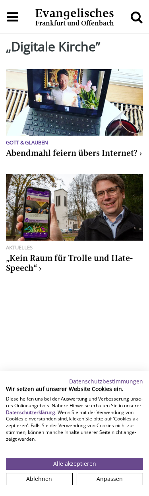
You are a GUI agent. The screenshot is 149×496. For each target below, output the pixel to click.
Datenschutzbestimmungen (106, 381)
